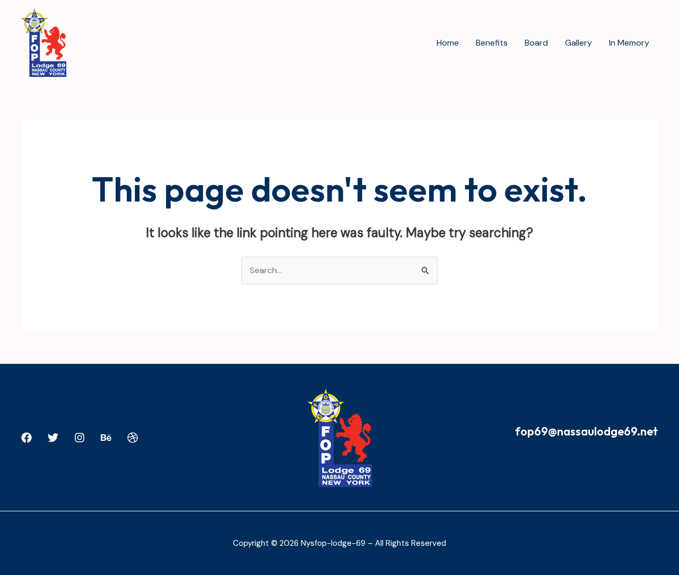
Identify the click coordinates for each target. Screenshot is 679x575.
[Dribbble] (132, 437)
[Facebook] (26, 437)
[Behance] (106, 437)
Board (536, 42)
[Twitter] (53, 437)
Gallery (578, 42)
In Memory (629, 42)
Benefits (492, 42)
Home (448, 42)
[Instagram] (79, 437)
